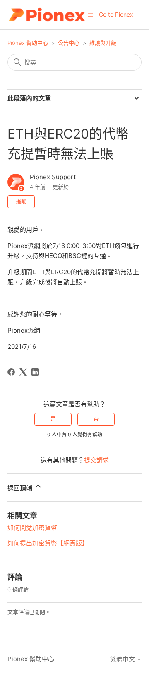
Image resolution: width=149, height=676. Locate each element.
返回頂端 (20, 488)
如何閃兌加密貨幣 (32, 528)
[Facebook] (11, 372)
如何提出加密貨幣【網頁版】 (47, 543)
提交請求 (96, 460)
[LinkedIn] (35, 372)
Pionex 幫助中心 (27, 42)
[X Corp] (23, 372)
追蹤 (21, 201)
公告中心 (68, 42)
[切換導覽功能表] (90, 14)
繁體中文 (123, 659)
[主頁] (46, 14)
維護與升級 (102, 42)
